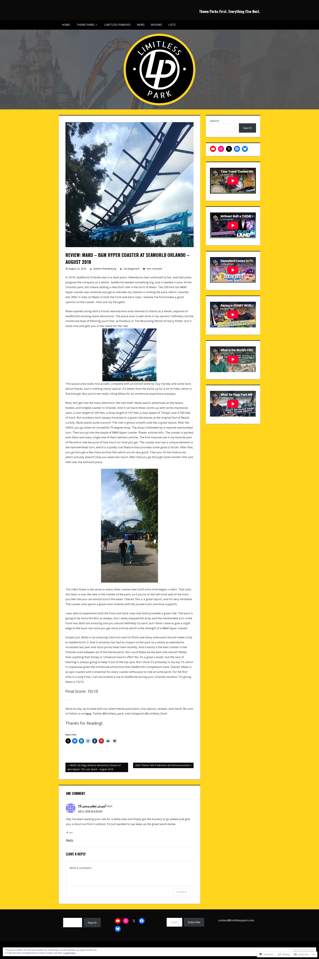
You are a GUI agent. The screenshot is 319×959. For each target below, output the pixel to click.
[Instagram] (221, 149)
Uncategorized (131, 268)
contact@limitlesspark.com (236, 920)
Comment (181, 891)
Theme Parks (85, 25)
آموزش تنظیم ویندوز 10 (92, 806)
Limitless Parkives (117, 25)
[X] (229, 149)
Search (214, 121)
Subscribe (194, 922)
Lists (172, 25)
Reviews (156, 25)
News (141, 25)
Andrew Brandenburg (104, 268)
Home (66, 25)
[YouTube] (213, 149)
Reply (69, 840)
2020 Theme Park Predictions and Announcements (161, 765)
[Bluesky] (245, 149)
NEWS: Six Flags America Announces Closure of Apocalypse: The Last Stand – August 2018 (93, 767)
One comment (154, 268)
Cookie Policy (69, 953)
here (88, 713)
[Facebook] (237, 149)
